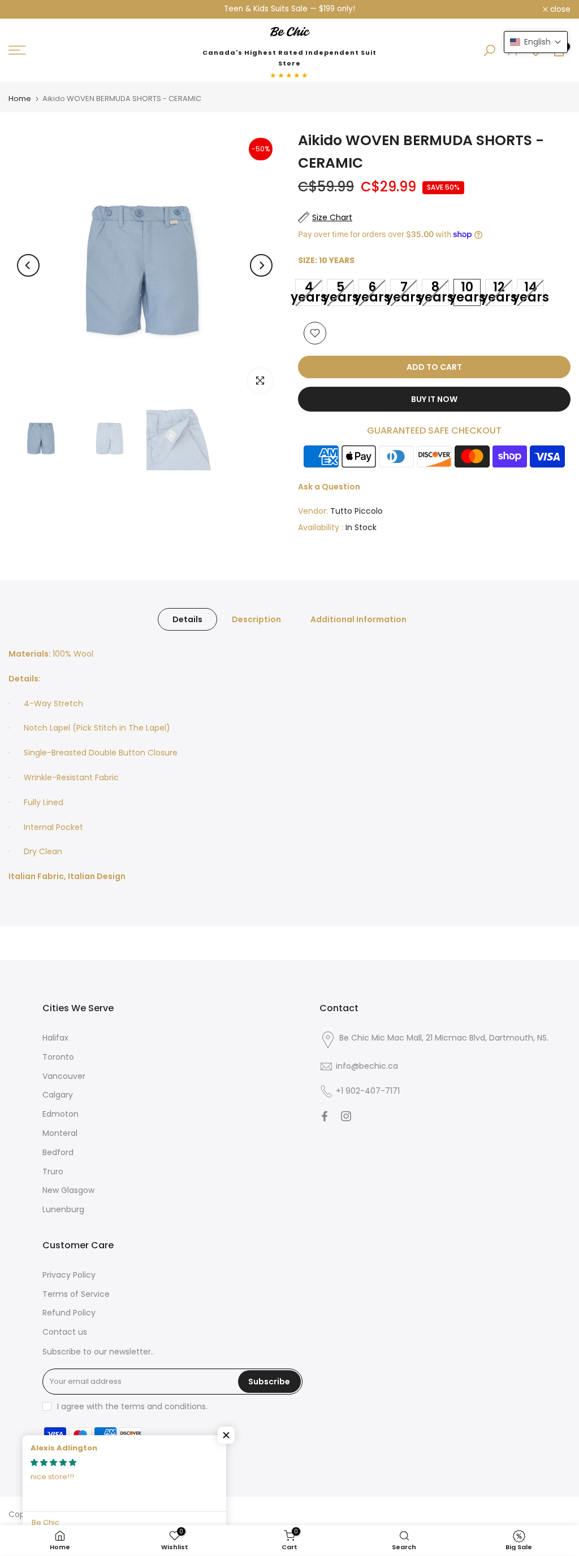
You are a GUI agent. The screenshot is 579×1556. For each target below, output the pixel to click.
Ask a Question (329, 487)
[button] (226, 1435)
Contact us (64, 1332)
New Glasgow (68, 1190)
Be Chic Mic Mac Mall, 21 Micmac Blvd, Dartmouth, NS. (443, 1038)
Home (19, 99)
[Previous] (28, 266)
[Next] (261, 266)
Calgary (57, 1095)
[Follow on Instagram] (346, 1117)
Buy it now (434, 399)
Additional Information (358, 620)
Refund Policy (69, 1313)
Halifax (55, 1038)
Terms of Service (76, 1294)
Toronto (58, 1057)
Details (187, 620)
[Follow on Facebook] (324, 1117)
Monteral (59, 1133)
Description (256, 620)
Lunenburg (63, 1210)
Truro (52, 1172)
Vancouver (63, 1076)
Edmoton (60, 1114)
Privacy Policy (69, 1275)
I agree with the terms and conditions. (132, 1407)
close (25, 10)
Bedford (58, 1153)
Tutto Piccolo (356, 511)
